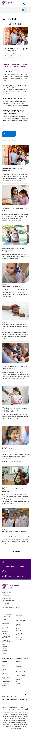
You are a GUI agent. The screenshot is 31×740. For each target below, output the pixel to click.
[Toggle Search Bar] (24, 4)
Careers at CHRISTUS (7, 694)
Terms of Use (23, 699)
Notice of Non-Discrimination (9, 699)
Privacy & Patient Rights (8, 696)
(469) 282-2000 (6, 595)
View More (16, 551)
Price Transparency (21, 694)
